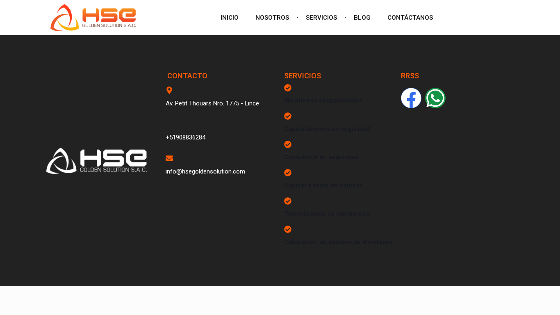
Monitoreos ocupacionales (323, 100)
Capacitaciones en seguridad (327, 128)
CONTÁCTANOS (410, 17)
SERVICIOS (321, 17)
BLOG (362, 17)
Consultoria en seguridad (321, 157)
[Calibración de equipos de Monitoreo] (287, 229)
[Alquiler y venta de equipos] (287, 172)
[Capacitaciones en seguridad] (287, 116)
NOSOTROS (272, 17)
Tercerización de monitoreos (326, 213)
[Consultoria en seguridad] (287, 144)
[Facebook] (411, 98)
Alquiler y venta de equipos (323, 185)
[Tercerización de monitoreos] (287, 201)
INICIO (230, 17)
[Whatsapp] (435, 98)
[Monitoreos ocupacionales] (287, 87)
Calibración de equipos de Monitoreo (338, 242)
